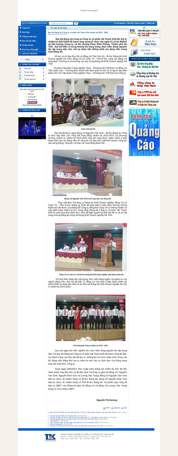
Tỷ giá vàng (28, 72)
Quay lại (117, 408)
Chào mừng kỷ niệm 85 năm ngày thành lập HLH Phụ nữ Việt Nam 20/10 (74, 422)
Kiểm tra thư (140, 23)
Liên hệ (130, 23)
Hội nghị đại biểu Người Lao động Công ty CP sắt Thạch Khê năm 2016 (73, 419)
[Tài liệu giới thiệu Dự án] (144, 28)
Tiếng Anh (150, 23)
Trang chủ (25, 28)
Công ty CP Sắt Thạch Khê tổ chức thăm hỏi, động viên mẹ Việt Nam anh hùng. (76, 426)
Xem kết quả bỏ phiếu (32, 105)
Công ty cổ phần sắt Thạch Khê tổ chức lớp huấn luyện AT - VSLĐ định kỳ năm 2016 (78, 417)
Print (108, 408)
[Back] (112, 408)
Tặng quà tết (54, 421)
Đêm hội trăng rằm (56, 424)
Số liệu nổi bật (27, 45)
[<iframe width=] (32, 139)
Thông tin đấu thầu (29, 37)
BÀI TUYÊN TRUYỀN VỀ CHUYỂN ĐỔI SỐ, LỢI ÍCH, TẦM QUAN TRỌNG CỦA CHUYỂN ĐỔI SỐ (83, 412)
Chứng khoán (29, 75)
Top (125, 408)
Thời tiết (27, 69)
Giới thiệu (25, 32)
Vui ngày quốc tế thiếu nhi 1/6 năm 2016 (63, 416)
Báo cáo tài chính (28, 41)
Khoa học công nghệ (29, 50)
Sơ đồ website (119, 23)
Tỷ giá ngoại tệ (29, 79)
